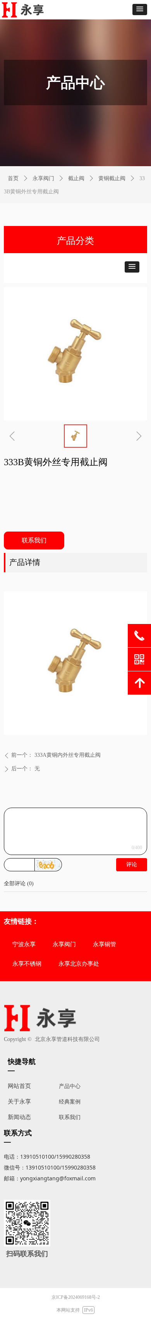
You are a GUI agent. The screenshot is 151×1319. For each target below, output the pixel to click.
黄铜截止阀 (111, 178)
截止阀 (76, 178)
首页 (13, 178)
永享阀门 (43, 178)
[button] (139, 9)
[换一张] (48, 864)
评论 (131, 864)
